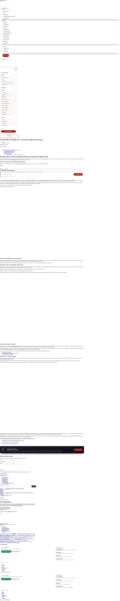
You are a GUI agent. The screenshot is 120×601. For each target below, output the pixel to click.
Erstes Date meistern (6, 36)
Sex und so (28, 541)
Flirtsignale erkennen (6, 34)
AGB (3, 569)
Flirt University (1, 537)
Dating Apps (33, 535)
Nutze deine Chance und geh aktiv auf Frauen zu (9, 152)
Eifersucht (11, 536)
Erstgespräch (9, 135)
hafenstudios (7, 562)
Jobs (2, 566)
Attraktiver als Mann (26, 533)
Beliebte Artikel (32, 533)
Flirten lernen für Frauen (31, 536)
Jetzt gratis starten (78, 174)
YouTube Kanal (4, 123)
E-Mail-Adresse (2, 461)
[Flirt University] (60, 4)
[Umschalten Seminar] (15, 75)
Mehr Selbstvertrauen (4, 541)
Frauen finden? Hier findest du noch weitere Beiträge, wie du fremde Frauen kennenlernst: (14, 154)
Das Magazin (5, 22)
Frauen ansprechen (6, 29)
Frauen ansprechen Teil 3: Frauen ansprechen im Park (10, 443)
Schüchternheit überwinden (6, 103)
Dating (20, 535)
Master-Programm (4, 8)
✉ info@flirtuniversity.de (15, 551)
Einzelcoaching (5, 14)
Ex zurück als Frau (16, 536)
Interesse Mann (2, 539)
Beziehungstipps (8, 535)
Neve (1, 572)
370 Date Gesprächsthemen (6, 530)
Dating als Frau (28, 535)
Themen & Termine (6, 11)
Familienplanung (25, 536)
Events (3, 564)
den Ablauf (8, 511)
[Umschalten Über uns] (15, 117)
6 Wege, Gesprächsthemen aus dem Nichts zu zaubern (10, 353)
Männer (11, 541)
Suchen (34, 486)
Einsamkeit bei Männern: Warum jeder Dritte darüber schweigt (14, 488)
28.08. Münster (4, 478)
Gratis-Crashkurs (5, 55)
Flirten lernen (5, 27)
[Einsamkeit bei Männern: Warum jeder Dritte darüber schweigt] (2, 490)
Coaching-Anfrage (66, 550)
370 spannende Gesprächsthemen (7, 352)
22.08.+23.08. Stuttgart (5, 477)
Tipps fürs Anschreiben (5, 529)
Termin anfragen (78, 449)
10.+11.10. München (5, 482)
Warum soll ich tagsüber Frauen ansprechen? (9, 151)
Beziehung (2, 535)
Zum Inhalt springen (3, 0)
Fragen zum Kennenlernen (6, 528)
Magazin (3, 565)
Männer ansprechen (16, 541)
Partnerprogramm (65, 559)
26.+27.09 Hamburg (5, 481)
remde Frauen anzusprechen (24, 163)
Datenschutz (4, 570)
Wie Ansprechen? (4, 527)
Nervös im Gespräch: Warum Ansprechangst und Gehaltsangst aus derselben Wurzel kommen (19, 492)
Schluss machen (23, 541)
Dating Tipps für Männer (5, 536)
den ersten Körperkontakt (9, 349)
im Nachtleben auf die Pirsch (15, 180)
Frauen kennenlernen (6, 31)
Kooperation (63, 556)
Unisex (8, 542)
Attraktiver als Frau (19, 533)
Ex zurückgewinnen (6, 24)
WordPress (8, 572)
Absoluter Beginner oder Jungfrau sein (5, 533)
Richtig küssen (5, 41)
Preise (3, 79)
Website (1, 463)
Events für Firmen (6, 51)
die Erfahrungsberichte (18, 505)
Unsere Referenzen (6, 48)
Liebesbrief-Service (5, 84)
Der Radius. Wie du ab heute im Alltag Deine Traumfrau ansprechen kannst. (13, 440)
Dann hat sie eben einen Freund (4, 360)
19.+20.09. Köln (4, 480)
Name (1, 459)
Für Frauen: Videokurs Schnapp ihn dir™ (9, 16)
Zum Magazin (2, 497)
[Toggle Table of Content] (0, 148)
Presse (3, 594)
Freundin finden (18, 538)
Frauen (5, 537)
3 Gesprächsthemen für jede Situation (7, 354)
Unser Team (5, 46)
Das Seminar (4, 531)
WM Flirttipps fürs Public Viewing (6, 495)
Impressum (3, 568)
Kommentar (2, 470)
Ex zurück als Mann (20, 536)
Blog (14, 535)
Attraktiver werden (6, 39)
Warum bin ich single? (15, 542)
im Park (47, 266)
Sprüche (31, 541)
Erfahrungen (4, 19)
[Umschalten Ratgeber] (15, 90)
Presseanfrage (65, 553)
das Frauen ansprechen (11, 358)
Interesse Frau (31, 538)
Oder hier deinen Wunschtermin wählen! (8, 483)
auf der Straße (38, 266)
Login (3, 53)
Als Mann (14, 533)
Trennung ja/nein (3, 542)
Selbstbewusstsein (4, 114)
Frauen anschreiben (10, 537)
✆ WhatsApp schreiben (6, 551)
